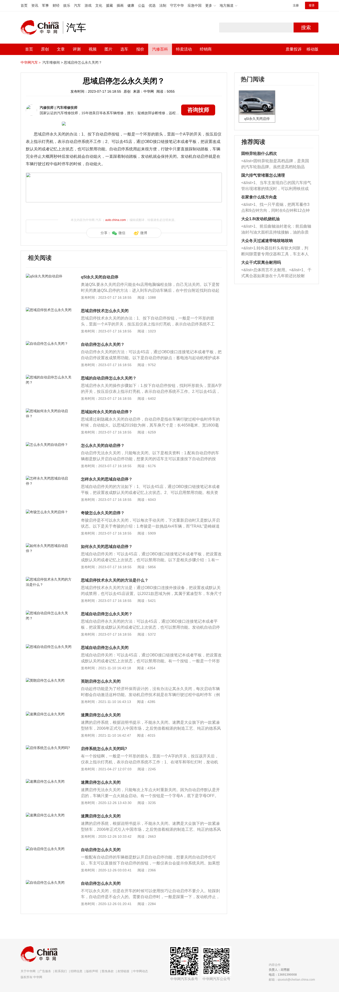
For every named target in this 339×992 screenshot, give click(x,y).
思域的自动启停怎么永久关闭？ (108, 378)
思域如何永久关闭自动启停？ (107, 412)
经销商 (206, 49)
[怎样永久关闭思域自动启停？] (49, 478)
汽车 (77, 5)
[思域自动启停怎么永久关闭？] (49, 613)
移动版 (312, 49)
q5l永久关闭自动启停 (99, 277)
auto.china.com (115, 220)
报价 (140, 49)
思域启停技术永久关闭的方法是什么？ (114, 580)
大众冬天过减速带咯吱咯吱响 (267, 241)
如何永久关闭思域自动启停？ (107, 546)
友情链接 (123, 971)
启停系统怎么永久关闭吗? (104, 749)
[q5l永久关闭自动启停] (49, 276)
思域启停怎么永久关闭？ (83, 62)
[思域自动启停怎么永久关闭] (49, 647)
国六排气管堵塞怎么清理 (263, 175)
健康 (130, 5)
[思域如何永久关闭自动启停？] (49, 411)
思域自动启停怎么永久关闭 (105, 647)
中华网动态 (140, 971)
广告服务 (45, 971)
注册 (296, 5)
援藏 (109, 5)
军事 (45, 5)
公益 (141, 5)
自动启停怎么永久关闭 (101, 850)
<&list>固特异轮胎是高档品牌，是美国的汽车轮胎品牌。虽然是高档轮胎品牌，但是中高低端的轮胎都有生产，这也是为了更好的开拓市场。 (275, 164)
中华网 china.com (42, 27)
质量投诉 (294, 49)
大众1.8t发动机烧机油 (260, 219)
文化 (98, 5)
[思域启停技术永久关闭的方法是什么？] (49, 579)
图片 (108, 49)
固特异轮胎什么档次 (259, 153)
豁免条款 (108, 971)
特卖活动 (184, 49)
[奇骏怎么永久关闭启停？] (49, 512)
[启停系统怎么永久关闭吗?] (49, 748)
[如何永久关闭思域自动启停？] (49, 546)
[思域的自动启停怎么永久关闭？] (49, 377)
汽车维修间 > (52, 62)
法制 (162, 5)
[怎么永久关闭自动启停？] (49, 445)
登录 (312, 5)
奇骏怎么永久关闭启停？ (103, 513)
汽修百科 (160, 49)
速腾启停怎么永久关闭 (101, 715)
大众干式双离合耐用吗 (261, 262)
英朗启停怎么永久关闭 (101, 681)
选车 (124, 49)
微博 (143, 233)
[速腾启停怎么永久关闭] (49, 714)
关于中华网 (28, 971)
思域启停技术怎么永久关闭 (105, 311)
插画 (120, 5)
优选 (152, 5)
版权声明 (92, 971)
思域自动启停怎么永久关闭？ (107, 614)
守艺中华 (177, 5)
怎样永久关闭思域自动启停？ (107, 479)
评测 (77, 49)
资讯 (34, 5)
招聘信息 (76, 971)
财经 (56, 5)
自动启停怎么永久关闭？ (103, 344)
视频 (93, 49)
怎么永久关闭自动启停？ (103, 445)
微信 (121, 233)
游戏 (88, 5)
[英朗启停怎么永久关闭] (49, 680)
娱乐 (66, 5)
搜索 (306, 27)
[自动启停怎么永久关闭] (49, 849)
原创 (45, 49)
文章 (61, 49)
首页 (24, 5)
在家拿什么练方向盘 (259, 197)
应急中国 (195, 5)
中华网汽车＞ (31, 62)
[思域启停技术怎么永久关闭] (49, 310)
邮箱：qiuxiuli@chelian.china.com (292, 979)
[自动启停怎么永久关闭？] (49, 344)
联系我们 (61, 971)
